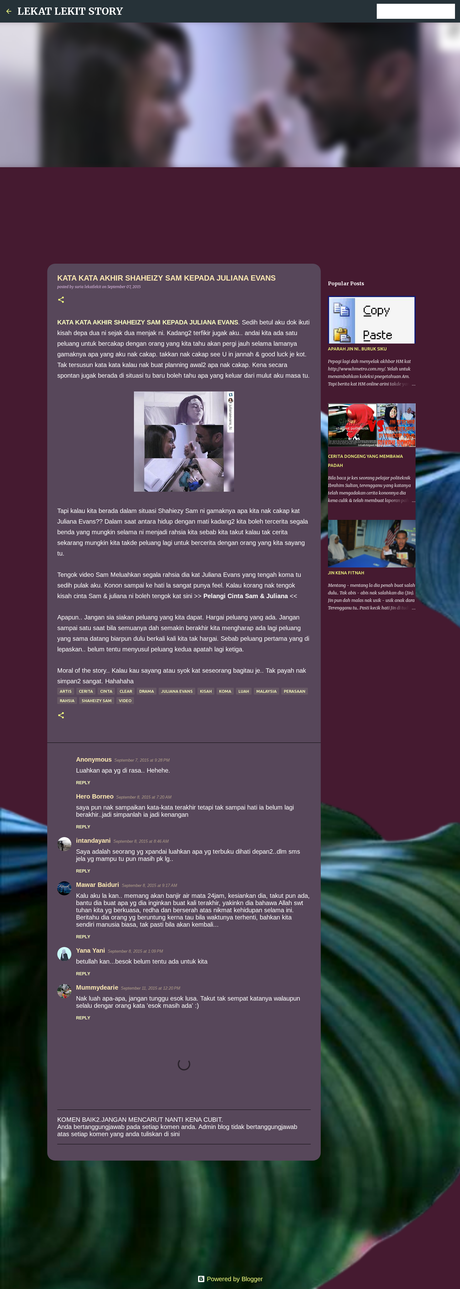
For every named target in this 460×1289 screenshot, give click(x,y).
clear (126, 691)
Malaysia (266, 691)
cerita (86, 691)
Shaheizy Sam (97, 700)
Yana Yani (90, 950)
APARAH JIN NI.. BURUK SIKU (357, 348)
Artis (66, 691)
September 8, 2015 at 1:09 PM (135, 951)
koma (225, 691)
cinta (106, 691)
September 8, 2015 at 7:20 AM (143, 797)
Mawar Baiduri (97, 884)
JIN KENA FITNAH (346, 572)
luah (243, 691)
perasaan (294, 691)
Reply (83, 782)
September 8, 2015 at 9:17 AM (149, 885)
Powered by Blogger (234, 1279)
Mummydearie (97, 987)
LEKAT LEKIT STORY (70, 11)
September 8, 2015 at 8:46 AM (141, 841)
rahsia (67, 700)
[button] (61, 300)
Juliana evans (177, 691)
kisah (206, 691)
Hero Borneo (95, 796)
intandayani (93, 840)
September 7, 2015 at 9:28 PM (142, 760)
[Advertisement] (230, 214)
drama (146, 691)
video (125, 700)
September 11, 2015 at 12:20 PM (150, 988)
